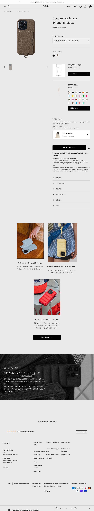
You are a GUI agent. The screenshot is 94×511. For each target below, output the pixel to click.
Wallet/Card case (39, 458)
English (68, 6)
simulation (73, 74)
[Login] (85, 6)
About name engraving (21, 483)
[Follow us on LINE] (7, 468)
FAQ (9, 483)
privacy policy (36, 486)
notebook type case (52, 454)
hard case (49, 458)
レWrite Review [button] (81, 432)
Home (5, 12)
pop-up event (65, 454)
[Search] (9, 6)
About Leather (36, 483)
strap (35, 462)
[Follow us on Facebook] (3, 467)
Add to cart (73, 108)
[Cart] (89, 7)
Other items (37, 471)
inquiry (60, 486)
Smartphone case (39, 451)
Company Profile (49, 486)
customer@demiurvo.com (10, 454)
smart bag (37, 454)
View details (45, 337)
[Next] (47, 67)
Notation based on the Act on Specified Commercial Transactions (65, 483)
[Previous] (5, 67)
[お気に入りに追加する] (89, 148)
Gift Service (56, 119)
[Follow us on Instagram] (5, 467)
